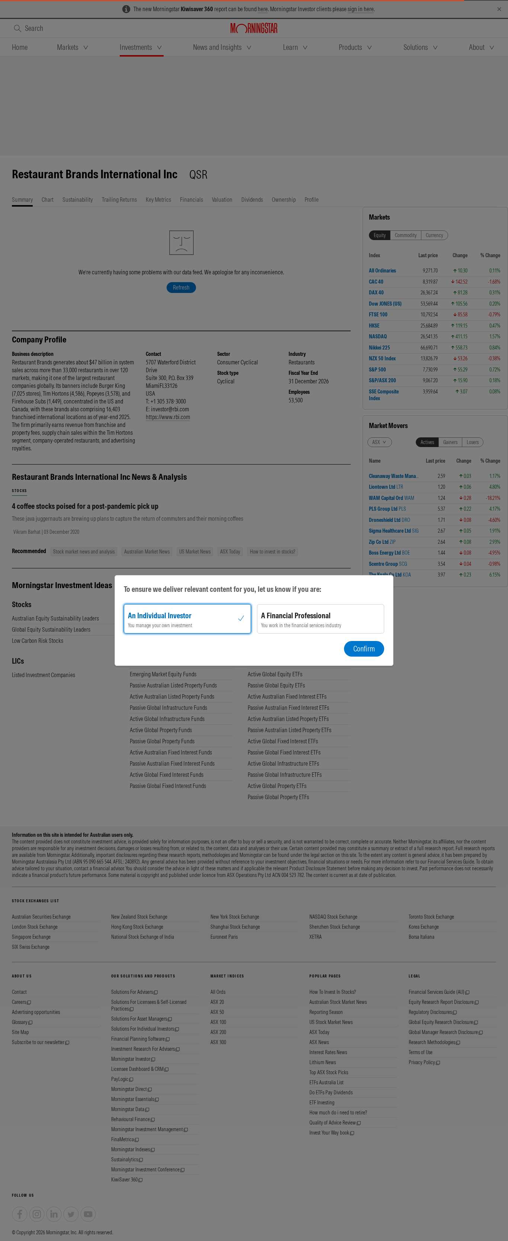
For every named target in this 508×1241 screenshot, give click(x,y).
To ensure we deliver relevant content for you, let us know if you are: (222, 589)
